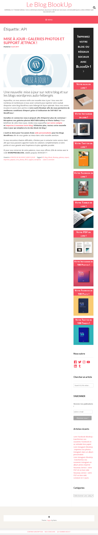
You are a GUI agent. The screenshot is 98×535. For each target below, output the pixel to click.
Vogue (49, 520)
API (43, 157)
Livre (17, 160)
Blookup (55, 157)
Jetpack (12, 160)
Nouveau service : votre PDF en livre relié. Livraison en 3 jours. (83, 475)
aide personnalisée (43, 133)
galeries (61, 157)
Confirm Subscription (35, 532)
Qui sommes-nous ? (63, 532)
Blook (50, 157)
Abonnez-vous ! (82, 418)
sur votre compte (54, 123)
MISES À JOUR (30, 157)
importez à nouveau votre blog (19, 125)
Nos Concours (50, 532)
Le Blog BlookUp (49, 4)
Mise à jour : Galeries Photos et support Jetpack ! (34, 41)
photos (22, 160)
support (31, 160)
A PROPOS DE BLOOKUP (17, 157)
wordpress (37, 160)
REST (26, 160)
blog (46, 157)
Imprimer (7, 160)
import (67, 157)
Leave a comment (48, 160)
